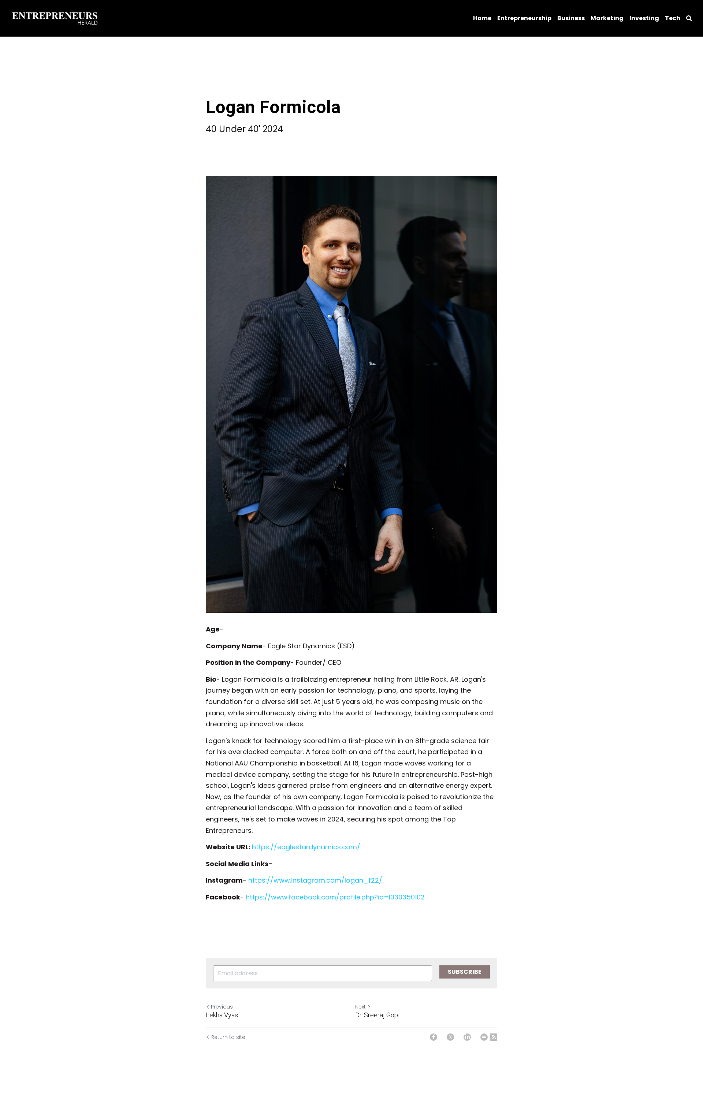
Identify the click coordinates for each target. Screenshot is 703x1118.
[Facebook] (433, 1037)
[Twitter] (450, 1037)
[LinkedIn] (467, 1037)
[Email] (484, 1037)
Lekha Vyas (222, 1015)
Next (360, 1006)
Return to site (228, 1037)
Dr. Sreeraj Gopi (377, 1015)
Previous (222, 1006)
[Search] (689, 18)
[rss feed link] (493, 1037)
